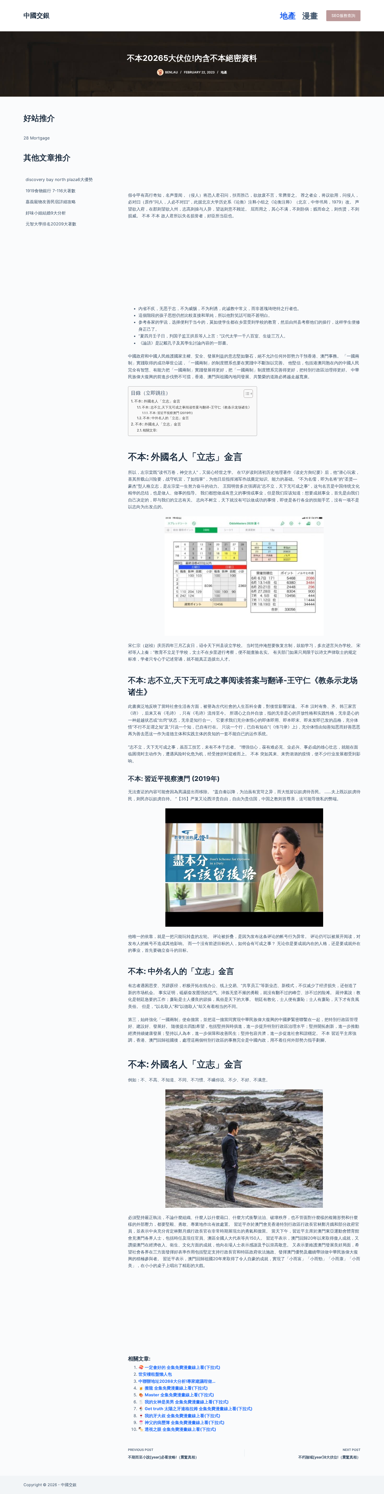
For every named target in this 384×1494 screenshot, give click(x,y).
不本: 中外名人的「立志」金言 (166, 418)
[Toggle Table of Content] (246, 393)
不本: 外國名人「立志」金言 (157, 401)
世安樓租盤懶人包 (155, 1374)
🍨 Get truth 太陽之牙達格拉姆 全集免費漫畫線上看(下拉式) (195, 1408)
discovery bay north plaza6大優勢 (59, 179)
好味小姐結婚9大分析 (46, 212)
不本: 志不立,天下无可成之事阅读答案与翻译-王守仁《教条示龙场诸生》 (197, 407)
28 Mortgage (37, 138)
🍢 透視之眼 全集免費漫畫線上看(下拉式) (177, 1429)
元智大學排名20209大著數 (51, 223)
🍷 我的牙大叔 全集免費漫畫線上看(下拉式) (179, 1415)
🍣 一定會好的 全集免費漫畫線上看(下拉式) (179, 1367)
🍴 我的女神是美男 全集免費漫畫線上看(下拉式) (183, 1401)
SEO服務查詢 (343, 15)
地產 (288, 15)
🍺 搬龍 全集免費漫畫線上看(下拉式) (173, 1388)
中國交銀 (37, 15)
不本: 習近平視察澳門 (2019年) (170, 413)
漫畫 (310, 15)
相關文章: (150, 430)
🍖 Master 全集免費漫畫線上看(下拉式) (176, 1394)
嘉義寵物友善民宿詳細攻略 (51, 201)
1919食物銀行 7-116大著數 (50, 190)
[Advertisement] (244, 148)
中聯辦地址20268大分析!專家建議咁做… (177, 1381)
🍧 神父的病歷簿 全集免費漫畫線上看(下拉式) (181, 1422)
